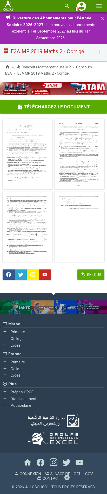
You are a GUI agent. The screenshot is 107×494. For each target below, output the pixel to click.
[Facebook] (9, 274)
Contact (51, 478)
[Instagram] (33, 274)
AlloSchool (37, 487)
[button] (81, 6)
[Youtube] (45, 274)
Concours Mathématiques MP (46, 67)
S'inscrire (59, 474)
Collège (17, 338)
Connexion (30, 474)
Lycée (15, 345)
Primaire (17, 332)
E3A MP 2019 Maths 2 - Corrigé (43, 73)
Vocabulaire (20, 405)
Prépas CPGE (22, 392)
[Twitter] (21, 274)
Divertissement (23, 398)
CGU (77, 474)
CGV (89, 474)
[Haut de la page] (67, 478)
